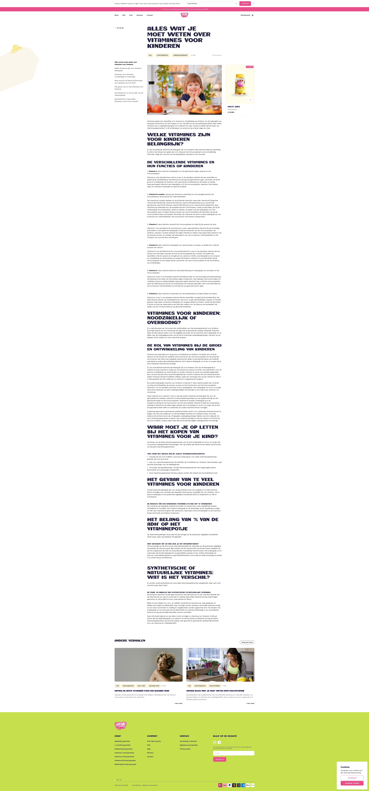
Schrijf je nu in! (204, 404)
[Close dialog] (220, 378)
